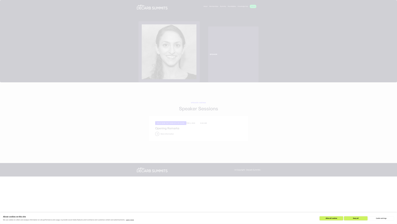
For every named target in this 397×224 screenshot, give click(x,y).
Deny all (356, 218)
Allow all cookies (331, 218)
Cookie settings (381, 218)
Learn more (130, 220)
